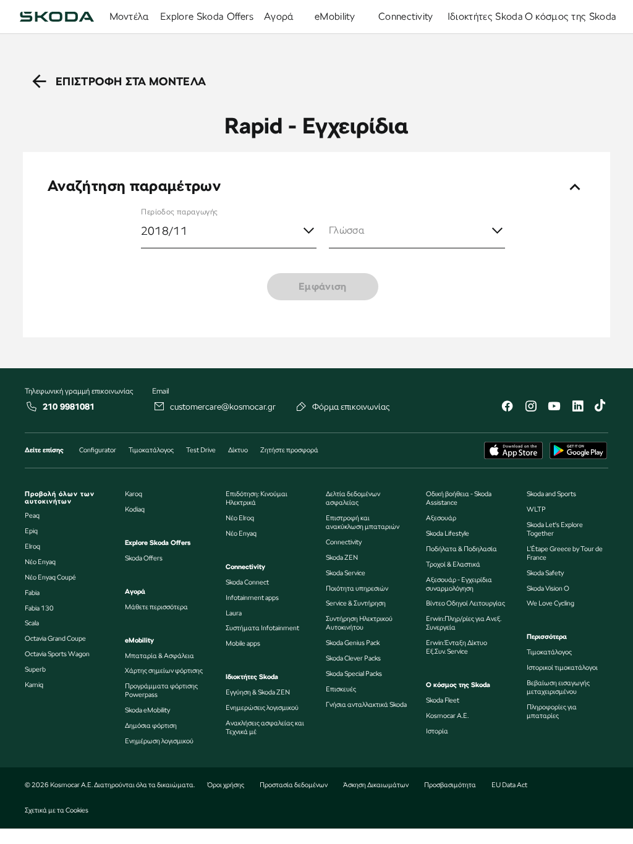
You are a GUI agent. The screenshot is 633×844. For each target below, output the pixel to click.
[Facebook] (507, 407)
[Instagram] (530, 407)
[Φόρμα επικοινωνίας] (301, 406)
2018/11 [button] (164, 230)
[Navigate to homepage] (57, 17)
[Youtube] (554, 407)
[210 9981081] (32, 406)
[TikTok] (601, 407)
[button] (417, 231)
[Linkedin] (577, 407)
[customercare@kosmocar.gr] (159, 406)
